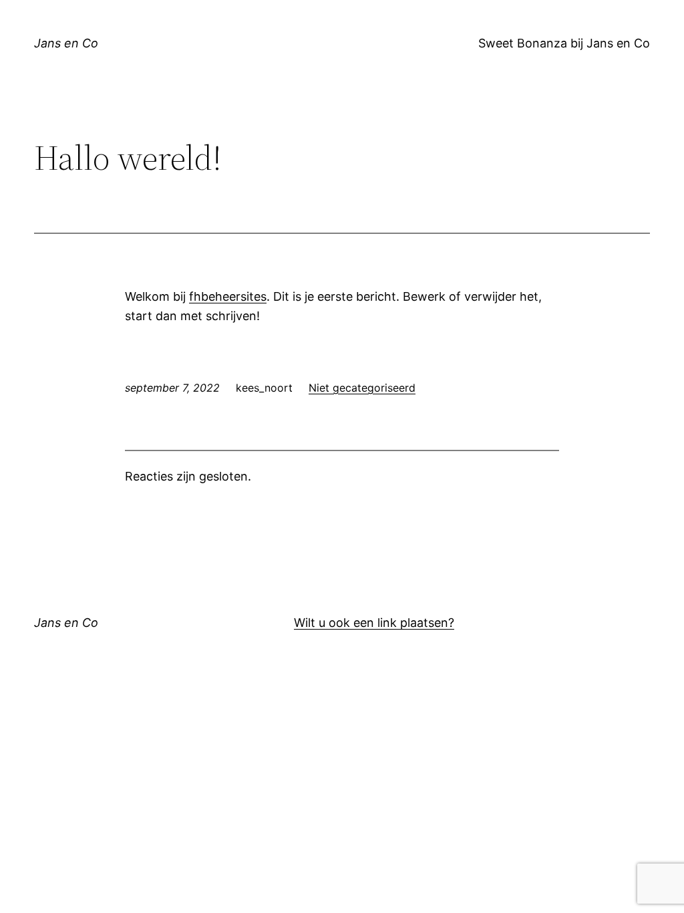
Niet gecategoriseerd (362, 387)
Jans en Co (66, 43)
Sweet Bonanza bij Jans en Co (564, 43)
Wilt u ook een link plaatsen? (374, 623)
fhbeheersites (228, 296)
